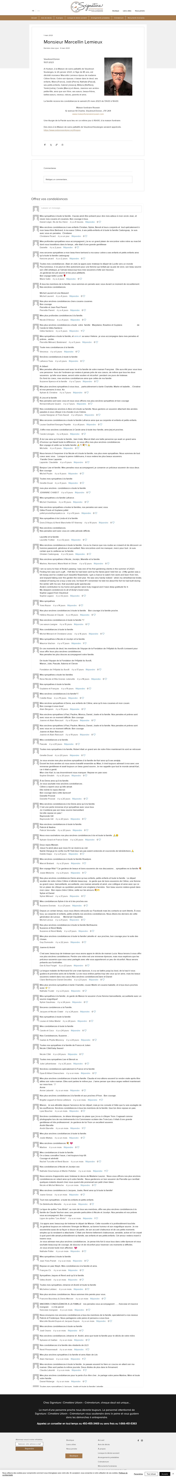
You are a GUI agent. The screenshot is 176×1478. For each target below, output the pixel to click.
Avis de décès (104, 1444)
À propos (101, 1449)
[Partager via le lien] (56, 145)
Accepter (165, 1474)
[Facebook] (138, 1440)
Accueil (101, 1440)
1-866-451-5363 (128, 1423)
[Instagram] (142, 1440)
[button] (59, 18)
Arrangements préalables (108, 1457)
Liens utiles (71, 1444)
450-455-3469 (91, 1423)
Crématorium (103, 1462)
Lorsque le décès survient (108, 1453)
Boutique (70, 1440)
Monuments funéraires (107, 1466)
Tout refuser (151, 1474)
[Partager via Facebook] (45, 145)
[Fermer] (173, 1474)
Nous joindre (71, 1449)
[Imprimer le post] (62, 145)
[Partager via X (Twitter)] (51, 145)
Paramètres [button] (138, 1474)
